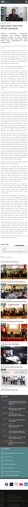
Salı (9, 418)
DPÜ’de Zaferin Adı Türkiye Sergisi (9, 390)
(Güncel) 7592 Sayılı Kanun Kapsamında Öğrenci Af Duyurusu (16, 415)
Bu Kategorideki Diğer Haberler (10, 262)
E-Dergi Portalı (8, 456)
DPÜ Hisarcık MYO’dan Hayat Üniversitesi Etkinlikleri (14, 301)
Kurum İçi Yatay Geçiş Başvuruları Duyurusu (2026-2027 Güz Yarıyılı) (17, 432)
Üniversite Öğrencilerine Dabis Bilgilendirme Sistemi (16, 426)
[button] (3, 14)
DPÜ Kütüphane (8, 460)
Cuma (10, 435)
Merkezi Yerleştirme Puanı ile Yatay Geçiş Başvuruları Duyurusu (17, 437)
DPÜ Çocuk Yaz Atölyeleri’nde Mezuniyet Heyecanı (13, 282)
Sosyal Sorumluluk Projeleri (12, 471)
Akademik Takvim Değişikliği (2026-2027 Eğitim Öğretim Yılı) (17, 409)
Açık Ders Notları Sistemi (11, 475)
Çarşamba (11, 441)
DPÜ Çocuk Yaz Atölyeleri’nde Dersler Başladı (12, 321)
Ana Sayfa (3, 23)
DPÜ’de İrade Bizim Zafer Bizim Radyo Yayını (12, 367)
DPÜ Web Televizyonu (10, 464)
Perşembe (11, 412)
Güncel (8, 23)
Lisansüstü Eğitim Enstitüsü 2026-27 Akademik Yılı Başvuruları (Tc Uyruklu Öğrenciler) (17, 403)
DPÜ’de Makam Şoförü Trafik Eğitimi (10, 344)
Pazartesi (11, 399)
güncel (3, 8)
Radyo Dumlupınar (9, 467)
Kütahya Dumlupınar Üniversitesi (14, 453)
